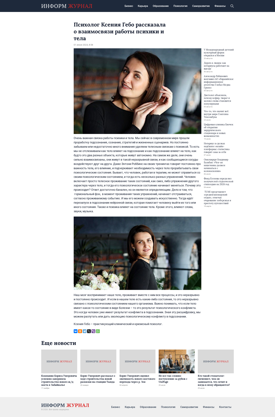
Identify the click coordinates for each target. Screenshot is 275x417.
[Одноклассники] (80, 331)
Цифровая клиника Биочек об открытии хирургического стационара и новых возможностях (218, 130)
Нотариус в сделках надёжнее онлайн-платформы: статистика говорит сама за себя (216, 148)
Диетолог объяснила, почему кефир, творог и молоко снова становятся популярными (217, 99)
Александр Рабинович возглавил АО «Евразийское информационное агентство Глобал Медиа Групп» (219, 82)
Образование (161, 5)
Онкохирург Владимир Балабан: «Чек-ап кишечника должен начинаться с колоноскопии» (216, 165)
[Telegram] (84, 331)
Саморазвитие (201, 5)
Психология (180, 5)
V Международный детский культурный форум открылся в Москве (219, 52)
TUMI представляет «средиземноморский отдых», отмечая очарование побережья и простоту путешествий (217, 197)
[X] (89, 331)
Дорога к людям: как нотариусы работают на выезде (216, 66)
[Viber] (93, 331)
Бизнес (129, 5)
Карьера (143, 5)
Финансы (220, 5)
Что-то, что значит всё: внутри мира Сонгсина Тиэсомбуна (216, 114)
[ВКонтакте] (76, 331)
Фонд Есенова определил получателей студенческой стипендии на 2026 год (218, 181)
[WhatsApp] (98, 331)
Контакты (225, 407)
